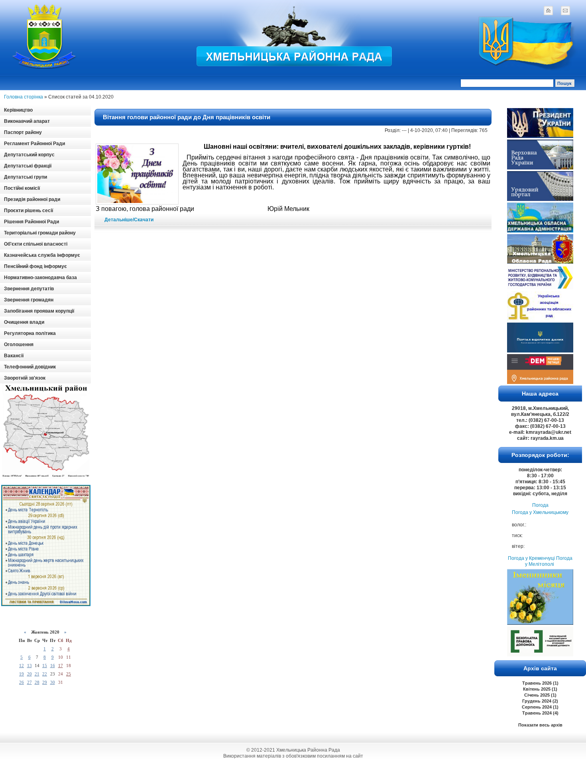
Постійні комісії (22, 188)
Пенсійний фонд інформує (35, 266)
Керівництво (18, 110)
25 (68, 673)
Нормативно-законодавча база (40, 277)
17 (60, 665)
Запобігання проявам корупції (39, 311)
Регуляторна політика (30, 333)
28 (37, 682)
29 (44, 682)
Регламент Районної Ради (34, 143)
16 (52, 665)
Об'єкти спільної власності (35, 244)
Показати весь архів (540, 725)
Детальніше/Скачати (128, 219)
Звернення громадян (28, 300)
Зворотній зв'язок (24, 378)
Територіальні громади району (40, 233)
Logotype (44, 36)
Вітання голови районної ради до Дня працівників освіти (186, 117)
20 (29, 673)
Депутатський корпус (29, 155)
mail (565, 10)
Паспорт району (23, 132)
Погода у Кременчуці (531, 558)
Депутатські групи (25, 177)
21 (37, 673)
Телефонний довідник (30, 367)
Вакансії (14, 355)
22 (44, 673)
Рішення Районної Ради (31, 221)
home (548, 10)
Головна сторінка (23, 97)
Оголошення (18, 344)
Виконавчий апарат (27, 121)
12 (21, 665)
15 (44, 665)
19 (21, 673)
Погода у (540, 512)
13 (29, 665)
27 (29, 682)
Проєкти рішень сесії (28, 210)
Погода (540, 505)
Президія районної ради (32, 199)
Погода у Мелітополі (548, 561)
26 (21, 682)
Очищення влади (24, 322)
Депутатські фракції (27, 166)
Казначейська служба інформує (42, 255)
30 (52, 682)
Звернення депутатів (29, 288)
